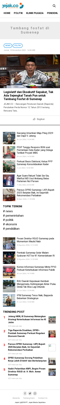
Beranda (16, 398)
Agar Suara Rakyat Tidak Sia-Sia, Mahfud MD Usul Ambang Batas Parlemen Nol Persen (33, 178)
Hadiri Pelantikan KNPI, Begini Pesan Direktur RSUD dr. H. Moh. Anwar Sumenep (26, 371)
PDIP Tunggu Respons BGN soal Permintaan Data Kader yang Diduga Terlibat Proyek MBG (35, 150)
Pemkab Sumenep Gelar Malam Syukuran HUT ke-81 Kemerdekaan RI (36, 254)
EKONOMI (11, 224)
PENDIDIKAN (13, 229)
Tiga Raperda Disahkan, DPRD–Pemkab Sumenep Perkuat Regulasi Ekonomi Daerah (26, 333)
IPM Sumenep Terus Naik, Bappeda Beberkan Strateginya (35, 297)
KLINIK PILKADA (35, 13)
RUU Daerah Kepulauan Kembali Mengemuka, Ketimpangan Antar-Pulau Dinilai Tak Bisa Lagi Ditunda (36, 284)
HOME (7, 13)
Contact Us (42, 398)
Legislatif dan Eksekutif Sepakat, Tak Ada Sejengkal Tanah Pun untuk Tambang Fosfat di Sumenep (28, 95)
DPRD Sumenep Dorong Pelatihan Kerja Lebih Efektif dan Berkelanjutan (27, 359)
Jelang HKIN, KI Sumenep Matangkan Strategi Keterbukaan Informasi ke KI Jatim (27, 319)
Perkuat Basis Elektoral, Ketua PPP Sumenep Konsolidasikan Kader (35, 163)
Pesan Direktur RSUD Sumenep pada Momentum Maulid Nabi (35, 240)
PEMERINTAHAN (15, 216)
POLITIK (18, 13)
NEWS (9, 211)
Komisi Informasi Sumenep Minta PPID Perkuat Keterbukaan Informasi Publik (36, 268)
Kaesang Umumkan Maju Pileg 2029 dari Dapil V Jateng (35, 134)
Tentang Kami (29, 398)
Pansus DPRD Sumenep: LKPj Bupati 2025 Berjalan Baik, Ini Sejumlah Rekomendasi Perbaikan (35, 192)
